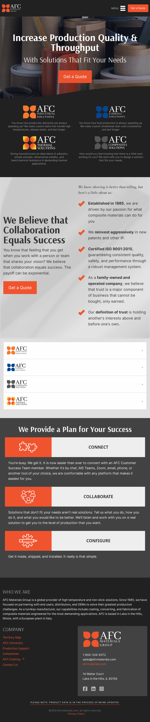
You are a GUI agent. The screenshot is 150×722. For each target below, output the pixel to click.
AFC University (13, 643)
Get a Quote (138, 8)
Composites (11, 653)
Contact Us (10, 664)
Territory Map (12, 637)
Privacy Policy (76, 713)
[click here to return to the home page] (11, 8)
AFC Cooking (14, 659)
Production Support (16, 648)
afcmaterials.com (94, 664)
